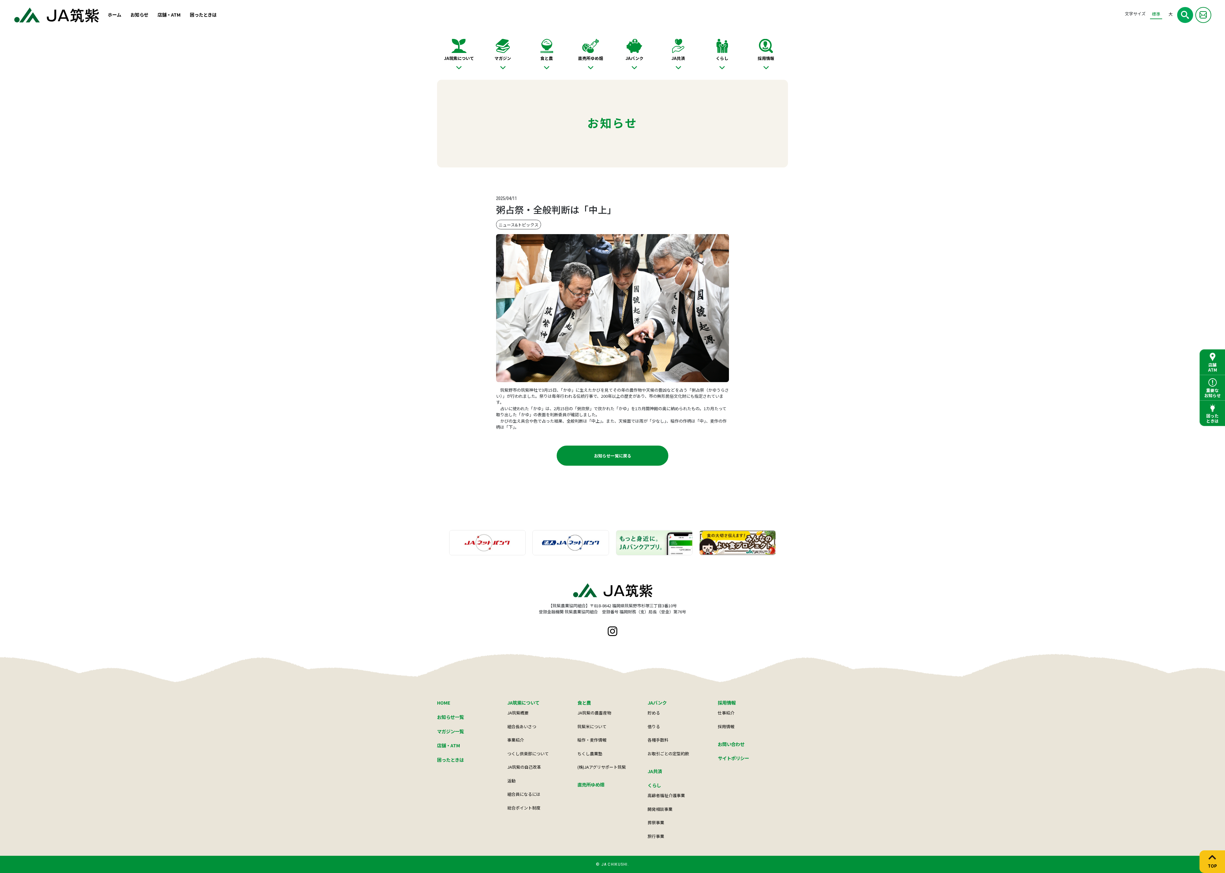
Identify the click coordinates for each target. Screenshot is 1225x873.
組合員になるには (523, 794)
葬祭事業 (656, 822)
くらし (722, 58)
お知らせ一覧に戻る (612, 456)
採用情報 (766, 58)
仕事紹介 (726, 713)
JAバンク (634, 58)
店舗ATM (1212, 367)
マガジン (502, 58)
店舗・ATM (169, 14)
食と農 (546, 58)
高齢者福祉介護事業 (666, 795)
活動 (511, 781)
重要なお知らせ (1212, 392)
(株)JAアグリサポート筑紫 (601, 767)
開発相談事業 (660, 809)
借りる (654, 726)
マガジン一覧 (450, 731)
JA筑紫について (459, 58)
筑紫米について (591, 726)
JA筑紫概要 (518, 713)
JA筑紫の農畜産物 (594, 713)
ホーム (114, 14)
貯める (654, 713)
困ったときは (203, 14)
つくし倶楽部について (528, 754)
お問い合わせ (731, 744)
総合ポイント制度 (523, 808)
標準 (1156, 14)
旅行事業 (656, 836)
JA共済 (678, 58)
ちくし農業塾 (589, 754)
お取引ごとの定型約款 (668, 754)
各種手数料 (658, 740)
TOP (1212, 866)
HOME (443, 702)
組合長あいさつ (521, 726)
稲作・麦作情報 (591, 740)
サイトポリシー (733, 758)
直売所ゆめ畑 (590, 58)
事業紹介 (515, 740)
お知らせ (139, 14)
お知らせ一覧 (450, 717)
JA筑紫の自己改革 (524, 767)
